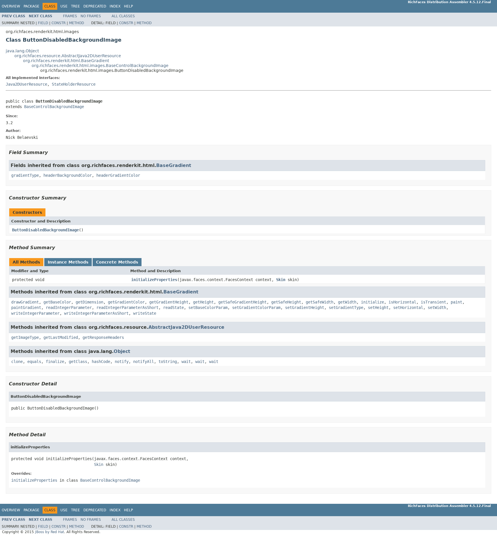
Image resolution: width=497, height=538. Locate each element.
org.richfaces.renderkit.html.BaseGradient (66, 60)
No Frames (91, 16)
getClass (78, 361)
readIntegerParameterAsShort (127, 307)
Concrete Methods (117, 262)
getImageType (25, 337)
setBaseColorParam (208, 307)
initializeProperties (154, 279)
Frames (70, 16)
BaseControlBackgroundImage (54, 106)
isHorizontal (402, 302)
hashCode (101, 361)
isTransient (433, 302)
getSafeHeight (286, 302)
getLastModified (60, 337)
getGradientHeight (168, 302)
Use (64, 6)
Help (128, 6)
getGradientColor (126, 302)
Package (31, 6)
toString (167, 361)
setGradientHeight (304, 307)
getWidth (347, 302)
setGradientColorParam (256, 307)
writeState (144, 313)
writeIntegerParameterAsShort (96, 313)
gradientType (25, 175)
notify (122, 361)
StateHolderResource (73, 84)
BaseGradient (173, 165)
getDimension (89, 302)
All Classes (123, 16)
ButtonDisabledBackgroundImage (45, 230)
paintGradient (26, 307)
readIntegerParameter (69, 307)
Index (115, 6)
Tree (75, 6)
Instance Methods (68, 262)
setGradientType (346, 307)
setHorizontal (408, 307)
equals (34, 361)
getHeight (203, 302)
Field (43, 23)
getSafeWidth (319, 302)
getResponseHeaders (103, 337)
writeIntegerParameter (35, 313)
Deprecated (94, 6)
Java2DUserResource (26, 84)
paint (456, 302)
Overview (11, 6)
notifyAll (143, 361)
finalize (55, 361)
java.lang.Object (22, 51)
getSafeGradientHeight (242, 302)
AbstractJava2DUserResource (186, 327)
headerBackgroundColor (67, 175)
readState (173, 307)
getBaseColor (57, 302)
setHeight (378, 307)
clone (17, 361)
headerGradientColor (118, 175)
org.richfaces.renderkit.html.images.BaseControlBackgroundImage (100, 65)
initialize (372, 302)
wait (186, 361)
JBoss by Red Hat (49, 532)
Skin (280, 279)
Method (76, 23)
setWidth (437, 307)
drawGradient (25, 302)
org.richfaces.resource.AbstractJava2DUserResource (67, 55)
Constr (58, 23)
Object (122, 351)
